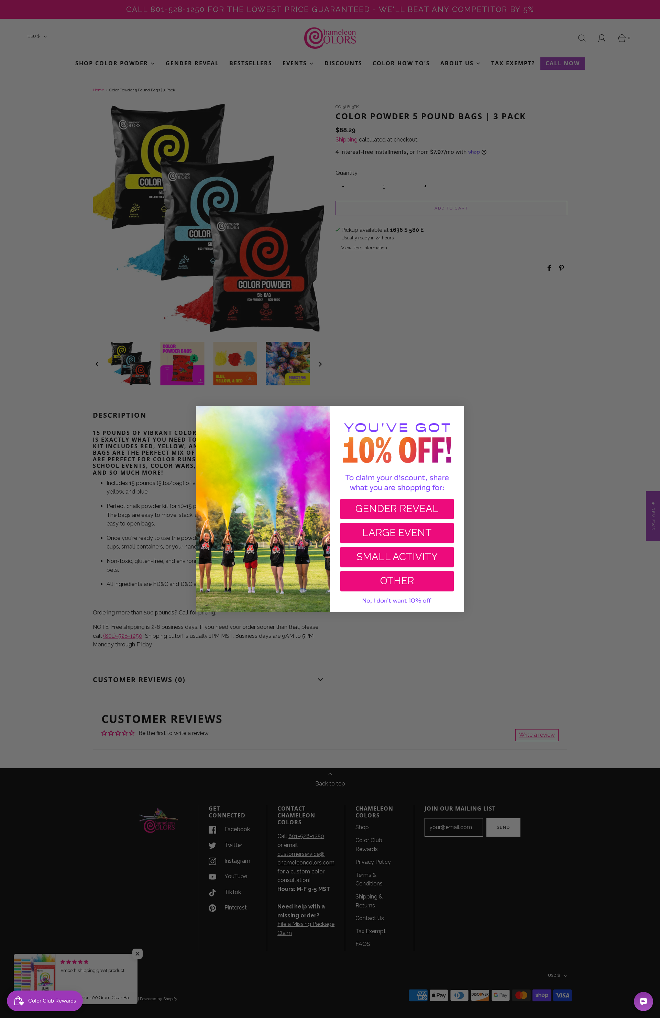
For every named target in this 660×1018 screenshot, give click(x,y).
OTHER (397, 581)
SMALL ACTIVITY (397, 557)
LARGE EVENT (397, 533)
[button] (397, 601)
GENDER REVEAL (397, 508)
